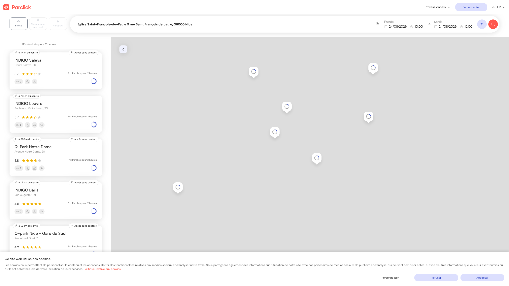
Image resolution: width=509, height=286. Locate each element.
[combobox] (228, 23)
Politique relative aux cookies (102, 269)
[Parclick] (17, 7)
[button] (317, 158)
